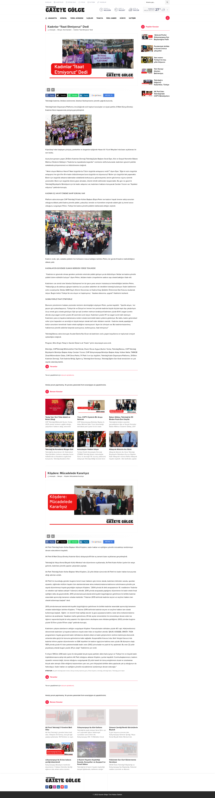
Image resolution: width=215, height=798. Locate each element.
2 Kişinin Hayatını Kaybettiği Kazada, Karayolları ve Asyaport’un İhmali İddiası (91, 762)
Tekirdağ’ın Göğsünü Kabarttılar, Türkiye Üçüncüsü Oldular (161, 83)
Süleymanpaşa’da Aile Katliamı (89, 727)
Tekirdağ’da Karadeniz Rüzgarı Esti (59, 449)
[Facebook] (46, 786)
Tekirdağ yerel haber (118, 671)
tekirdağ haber (107, 671)
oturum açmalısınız (67, 375)
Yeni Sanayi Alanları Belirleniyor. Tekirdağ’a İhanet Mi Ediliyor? (161, 73)
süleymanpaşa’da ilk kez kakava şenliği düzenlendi (58, 761)
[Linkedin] (58, 786)
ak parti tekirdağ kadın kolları (61, 671)
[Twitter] (50, 786)
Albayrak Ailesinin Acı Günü (120, 449)
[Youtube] (62, 786)
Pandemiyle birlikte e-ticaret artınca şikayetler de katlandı (161, 49)
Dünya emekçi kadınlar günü (79, 671)
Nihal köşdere (92, 671)
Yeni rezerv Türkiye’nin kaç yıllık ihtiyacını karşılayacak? (160, 61)
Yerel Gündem (67, 30)
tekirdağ (99, 671)
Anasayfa (52, 30)
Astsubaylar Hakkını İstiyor (88, 449)
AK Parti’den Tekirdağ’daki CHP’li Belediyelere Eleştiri (162, 94)
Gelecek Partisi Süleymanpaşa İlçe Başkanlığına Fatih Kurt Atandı (161, 38)
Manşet (59, 30)
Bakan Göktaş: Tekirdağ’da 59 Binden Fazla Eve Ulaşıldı (121, 418)
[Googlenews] (66, 786)
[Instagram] (54, 786)
